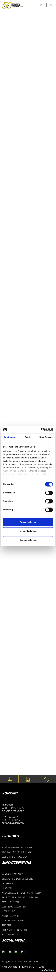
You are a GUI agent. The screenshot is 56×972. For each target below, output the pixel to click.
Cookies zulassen (28, 522)
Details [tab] (28, 437)
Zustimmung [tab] (10, 437)
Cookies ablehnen (28, 540)
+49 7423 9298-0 (46, 779)
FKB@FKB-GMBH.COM (13, 823)
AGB (41, 967)
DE (41, 5)
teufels (47, 970)
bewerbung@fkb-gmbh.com (21, 762)
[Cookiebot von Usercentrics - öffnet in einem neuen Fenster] (41, 429)
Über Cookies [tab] (45, 437)
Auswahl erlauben (28, 531)
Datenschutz (9, 967)
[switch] (49, 493)
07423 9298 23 (13, 756)
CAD (28, 779)
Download (9, 779)
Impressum (28, 967)
